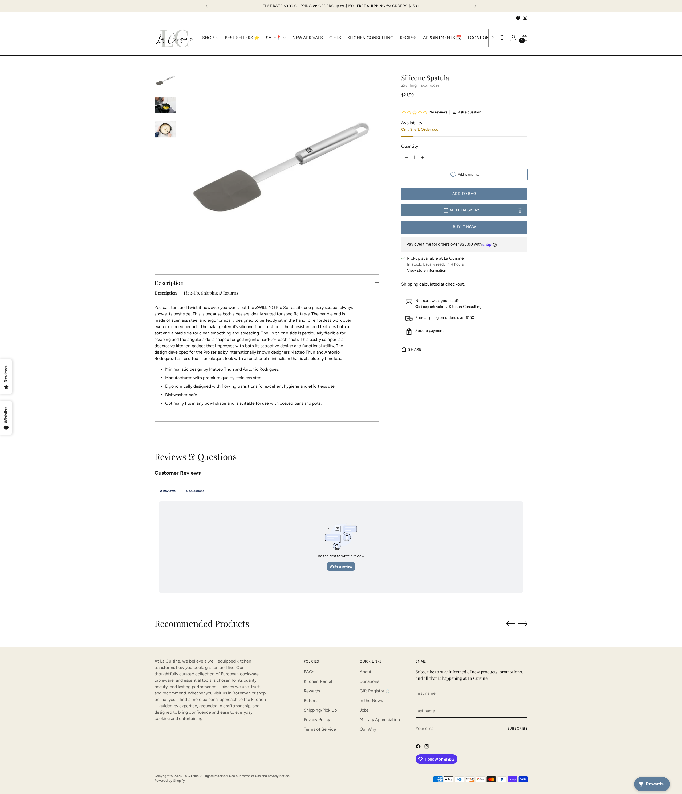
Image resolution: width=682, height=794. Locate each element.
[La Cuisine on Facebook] (518, 17)
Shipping (409, 284)
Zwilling (409, 85)
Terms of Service (320, 729)
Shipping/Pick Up (320, 710)
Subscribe (517, 728)
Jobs (364, 710)
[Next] (475, 6)
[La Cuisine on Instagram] (525, 17)
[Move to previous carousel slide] (510, 623)
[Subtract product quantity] (406, 157)
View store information (426, 270)
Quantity (409, 146)
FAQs (309, 671)
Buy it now (464, 227)
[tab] (166, 294)
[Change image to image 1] (165, 80)
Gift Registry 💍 (375, 690)
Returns (311, 700)
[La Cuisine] (174, 38)
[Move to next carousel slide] (522, 623)
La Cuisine (191, 776)
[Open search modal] (502, 37)
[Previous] (207, 6)
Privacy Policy (317, 719)
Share (414, 349)
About (365, 671)
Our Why (368, 729)
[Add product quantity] (422, 157)
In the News (371, 700)
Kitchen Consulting (465, 306)
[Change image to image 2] (165, 104)
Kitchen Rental (318, 681)
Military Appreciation (380, 719)
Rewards (312, 690)
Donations (369, 681)
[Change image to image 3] (165, 129)
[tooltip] (520, 210)
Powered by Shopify (170, 781)
